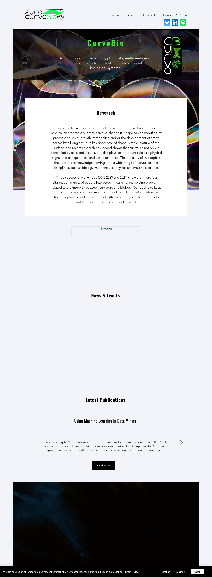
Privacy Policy (131, 571)
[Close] (208, 571)
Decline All (181, 571)
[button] (116, 15)
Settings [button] (166, 571)
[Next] (181, 442)
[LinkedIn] (175, 22)
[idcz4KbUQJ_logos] (167, 22)
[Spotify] (183, 22)
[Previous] (29, 442)
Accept (197, 571)
